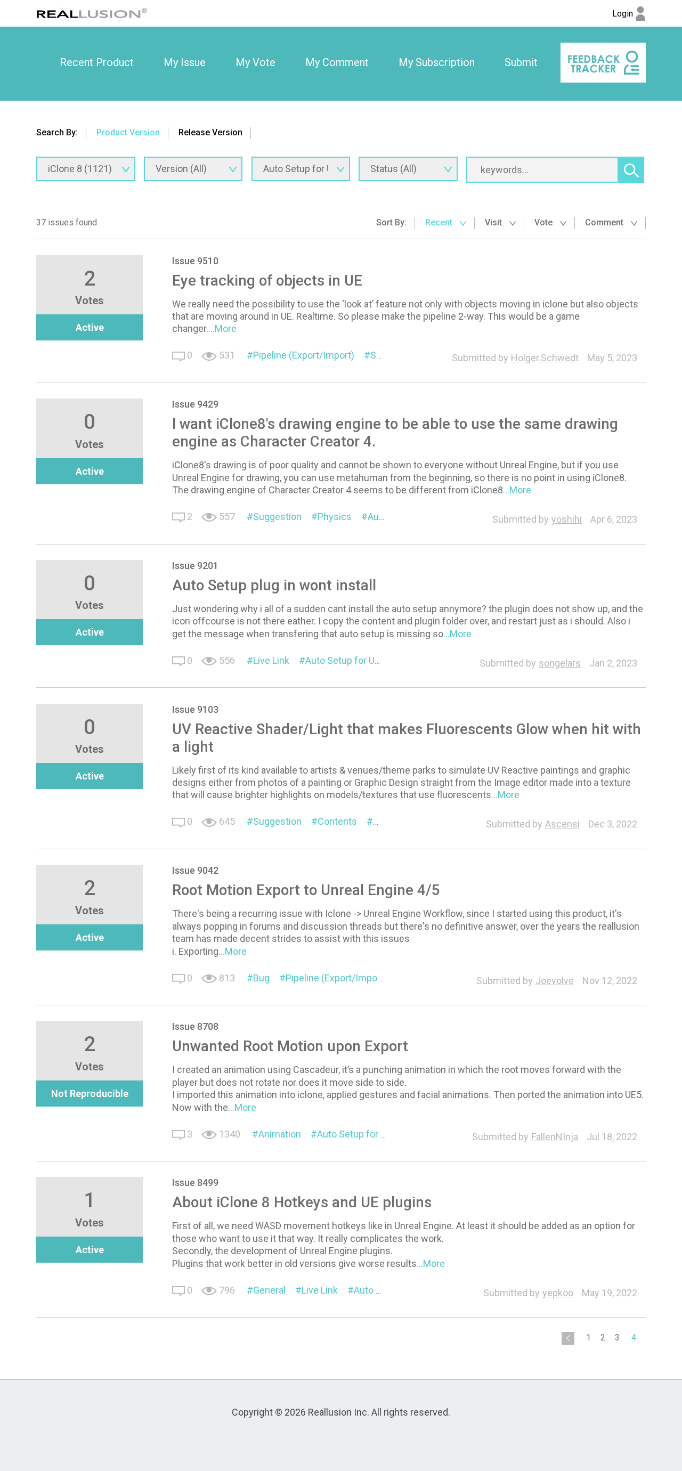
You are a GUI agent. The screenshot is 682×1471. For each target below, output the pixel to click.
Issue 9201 (195, 565)
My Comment (337, 62)
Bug (261, 978)
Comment (605, 222)
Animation (279, 1134)
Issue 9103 (195, 709)
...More (222, 328)
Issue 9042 (195, 870)
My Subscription (437, 62)
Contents (337, 821)
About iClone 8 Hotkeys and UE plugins (302, 1202)
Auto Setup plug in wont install (274, 585)
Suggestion (277, 516)
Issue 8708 (195, 1026)
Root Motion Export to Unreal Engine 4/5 (306, 890)
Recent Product (97, 62)
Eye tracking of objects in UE (267, 280)
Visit (494, 222)
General (269, 1290)
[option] (97, 63)
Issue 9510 (195, 260)
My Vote (255, 62)
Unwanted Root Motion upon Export (290, 1046)
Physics (335, 516)
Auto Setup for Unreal (350, 660)
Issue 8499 (195, 1182)
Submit (521, 62)
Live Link (271, 660)
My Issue (185, 62)
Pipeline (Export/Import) (303, 355)
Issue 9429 (195, 404)
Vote (544, 222)
